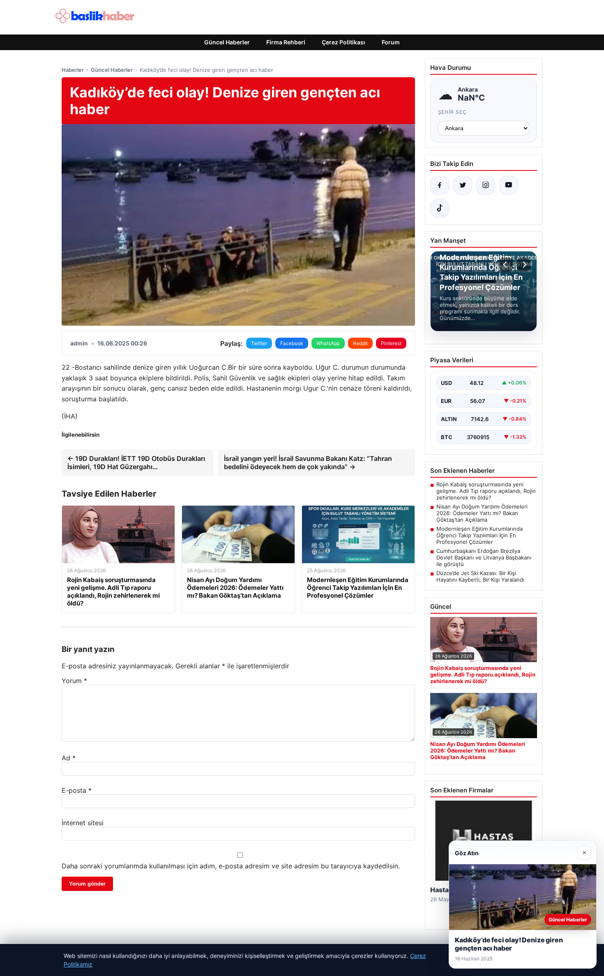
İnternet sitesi (83, 823)
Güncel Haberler (227, 42)
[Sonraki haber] (523, 265)
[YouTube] (508, 185)
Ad (69, 758)
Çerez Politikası (343, 42)
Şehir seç (452, 112)
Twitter (259, 343)
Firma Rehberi (285, 42)
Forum (391, 42)
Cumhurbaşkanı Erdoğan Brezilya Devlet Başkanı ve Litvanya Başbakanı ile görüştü (483, 557)
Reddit (360, 343)
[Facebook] (439, 185)
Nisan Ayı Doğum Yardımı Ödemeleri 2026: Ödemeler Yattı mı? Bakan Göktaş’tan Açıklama (482, 513)
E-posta (77, 790)
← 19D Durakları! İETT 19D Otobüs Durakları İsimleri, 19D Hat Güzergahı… (136, 462)
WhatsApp (328, 343)
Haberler (73, 70)
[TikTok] (439, 208)
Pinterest (391, 343)
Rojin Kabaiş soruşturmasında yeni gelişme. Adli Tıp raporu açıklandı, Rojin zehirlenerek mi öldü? (486, 491)
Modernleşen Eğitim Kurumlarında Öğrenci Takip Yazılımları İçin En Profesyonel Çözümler (479, 535)
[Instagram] (485, 185)
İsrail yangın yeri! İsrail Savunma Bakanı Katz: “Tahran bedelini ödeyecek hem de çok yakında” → (308, 462)
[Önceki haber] (506, 265)
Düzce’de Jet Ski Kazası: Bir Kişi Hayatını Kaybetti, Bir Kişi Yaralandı (480, 576)
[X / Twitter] (462, 185)
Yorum (74, 681)
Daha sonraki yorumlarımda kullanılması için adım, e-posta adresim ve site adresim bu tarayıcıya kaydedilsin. (231, 866)
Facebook (291, 343)
